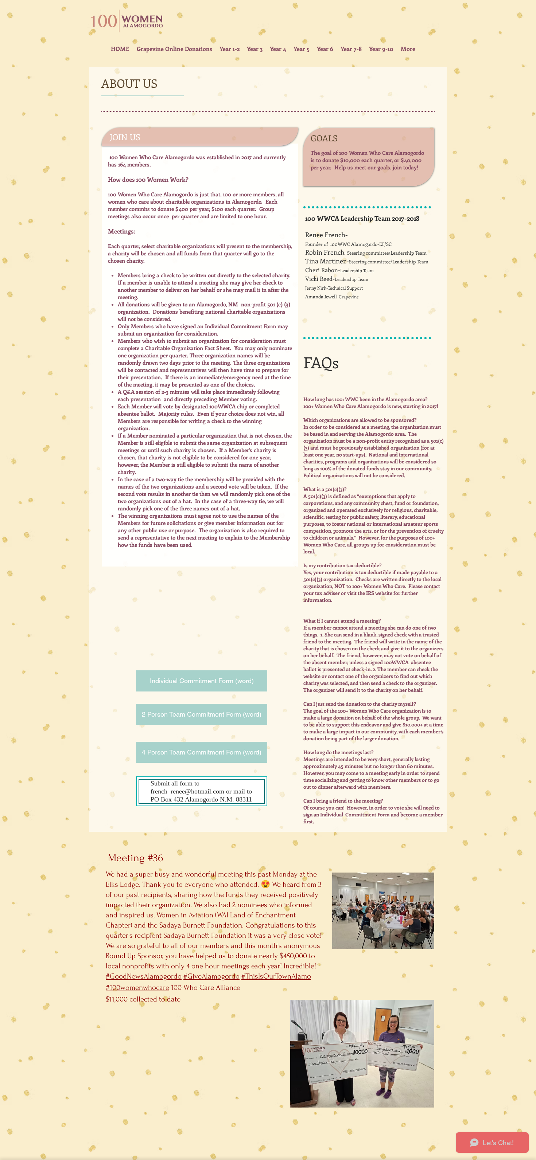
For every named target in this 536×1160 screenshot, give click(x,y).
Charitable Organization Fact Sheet (187, 348)
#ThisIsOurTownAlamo (276, 976)
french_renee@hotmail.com (187, 791)
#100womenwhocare (137, 987)
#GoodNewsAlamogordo (144, 976)
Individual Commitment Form (240, 326)
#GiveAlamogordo (211, 976)
